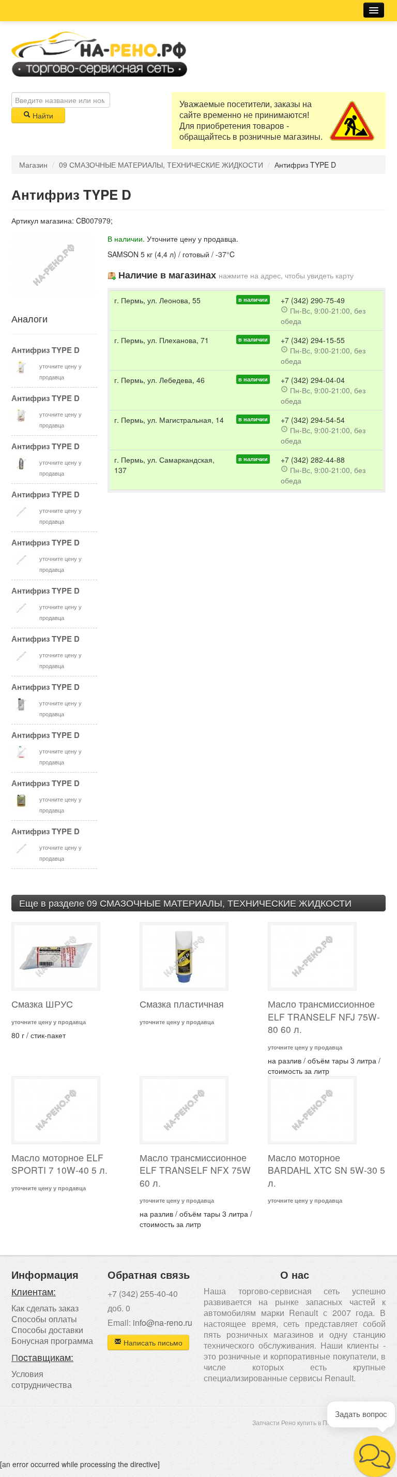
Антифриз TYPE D (45, 350)
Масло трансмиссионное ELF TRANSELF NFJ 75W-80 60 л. (324, 1016)
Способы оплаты (44, 1319)
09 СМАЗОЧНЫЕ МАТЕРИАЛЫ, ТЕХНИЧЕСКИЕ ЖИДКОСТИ (161, 164)
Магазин (33, 164)
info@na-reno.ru (162, 1322)
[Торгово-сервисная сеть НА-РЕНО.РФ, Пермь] (99, 53)
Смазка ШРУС (42, 1003)
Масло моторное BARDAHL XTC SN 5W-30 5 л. (326, 1170)
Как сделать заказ (45, 1308)
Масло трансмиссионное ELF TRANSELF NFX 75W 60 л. (195, 1170)
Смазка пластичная (182, 1003)
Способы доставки (47, 1330)
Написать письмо (151, 1342)
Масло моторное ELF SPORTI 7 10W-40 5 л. (59, 1164)
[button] (374, 1456)
